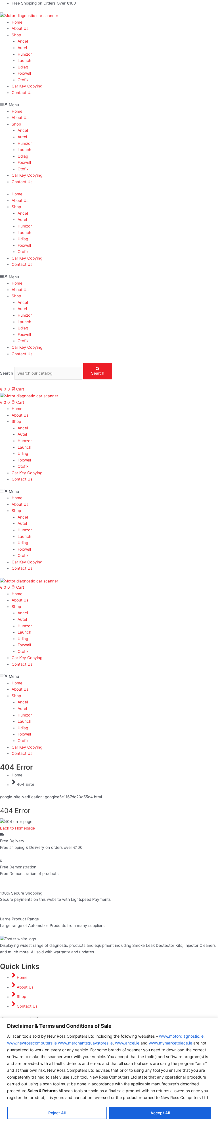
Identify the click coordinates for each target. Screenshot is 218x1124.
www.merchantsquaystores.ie (85, 1043)
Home (17, 22)
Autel (22, 47)
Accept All (160, 1112)
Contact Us (22, 92)
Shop (16, 35)
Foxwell (24, 73)
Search (6, 373)
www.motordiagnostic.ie (181, 1036)
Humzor (25, 54)
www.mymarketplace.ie (170, 1043)
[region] (109, 1071)
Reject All (57, 1112)
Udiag (23, 67)
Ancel (23, 41)
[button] (109, 105)
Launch (24, 60)
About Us (20, 28)
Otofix (23, 80)
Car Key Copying (27, 86)
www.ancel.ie (127, 1043)
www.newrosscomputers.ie (32, 1043)
